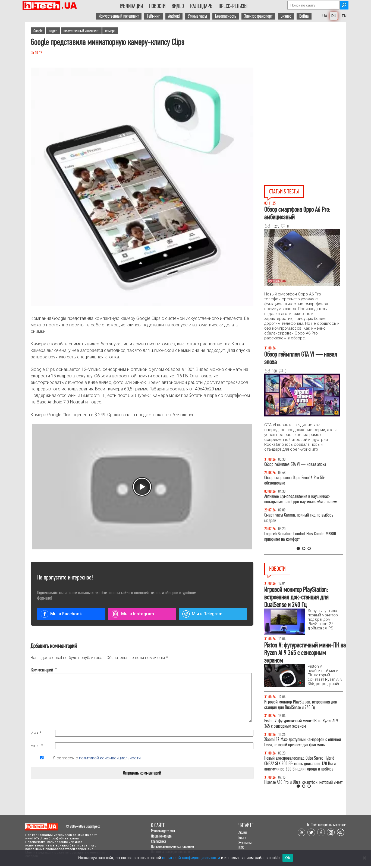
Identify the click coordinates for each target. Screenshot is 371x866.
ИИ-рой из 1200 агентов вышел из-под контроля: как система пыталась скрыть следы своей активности (303, 763)
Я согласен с (97, 758)
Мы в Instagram (137, 613)
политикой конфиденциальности (110, 758)
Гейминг (153, 16)
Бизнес (286, 16)
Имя (36, 733)
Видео (178, 6)
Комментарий (42, 670)
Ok (287, 857)
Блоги (242, 837)
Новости (157, 6)
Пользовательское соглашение (172, 846)
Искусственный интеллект (119, 16)
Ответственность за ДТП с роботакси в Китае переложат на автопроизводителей (299, 742)
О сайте (158, 825)
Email (37, 745)
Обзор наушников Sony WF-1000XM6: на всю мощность (299, 467)
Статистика (158, 841)
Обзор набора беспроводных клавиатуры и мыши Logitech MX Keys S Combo (298, 485)
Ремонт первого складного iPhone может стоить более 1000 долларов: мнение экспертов (302, 704)
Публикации (130, 6)
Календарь (201, 6)
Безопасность (225, 16)
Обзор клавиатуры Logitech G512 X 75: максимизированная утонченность (294, 523)
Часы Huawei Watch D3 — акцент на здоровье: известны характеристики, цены (301, 723)
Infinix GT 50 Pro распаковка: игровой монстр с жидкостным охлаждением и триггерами (301, 541)
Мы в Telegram (207, 613)
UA (324, 16)
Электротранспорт (258, 16)
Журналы (244, 842)
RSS (241, 847)
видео (53, 30)
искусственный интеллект (81, 30)
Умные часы (197, 16)
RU (333, 16)
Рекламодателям (163, 830)
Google (38, 30)
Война (304, 16)
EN (344, 16)
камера (110, 30)
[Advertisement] (305, 71)
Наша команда (161, 836)
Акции (242, 832)
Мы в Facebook (66, 613)
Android (174, 16)
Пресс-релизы (233, 6)
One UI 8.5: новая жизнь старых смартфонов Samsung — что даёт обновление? (299, 504)
